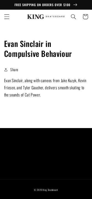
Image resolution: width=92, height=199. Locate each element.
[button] (7, 16)
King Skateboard (50, 190)
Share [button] (14, 69)
